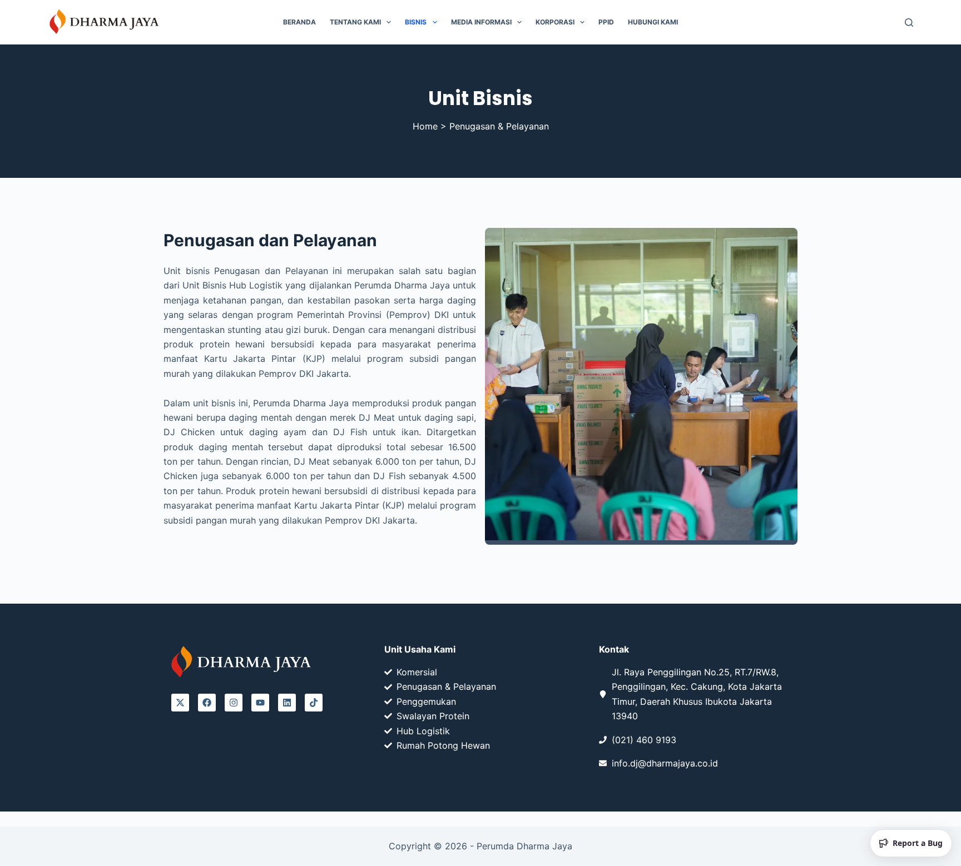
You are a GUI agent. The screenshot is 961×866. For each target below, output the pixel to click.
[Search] (909, 22)
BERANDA (299, 22)
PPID (606, 22)
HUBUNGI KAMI (653, 22)
